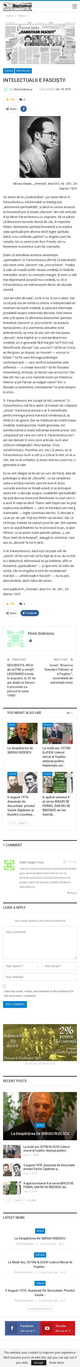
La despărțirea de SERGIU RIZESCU (40, 1133)
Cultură (9, 70)
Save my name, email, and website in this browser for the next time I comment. (39, 993)
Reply (73, 893)
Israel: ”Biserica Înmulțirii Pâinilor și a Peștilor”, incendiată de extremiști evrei (59, 673)
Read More (56, 1362)
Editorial (48, 725)
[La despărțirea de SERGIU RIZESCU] (22, 733)
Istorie (12, 725)
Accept (38, 1363)
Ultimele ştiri (23, 70)
